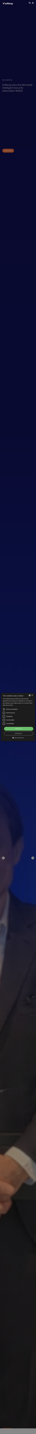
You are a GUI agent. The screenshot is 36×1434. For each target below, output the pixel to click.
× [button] (32, 695)
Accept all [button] (18, 728)
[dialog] (18, 717)
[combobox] (29, 695)
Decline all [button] (18, 733)
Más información (8, 705)
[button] (18, 738)
